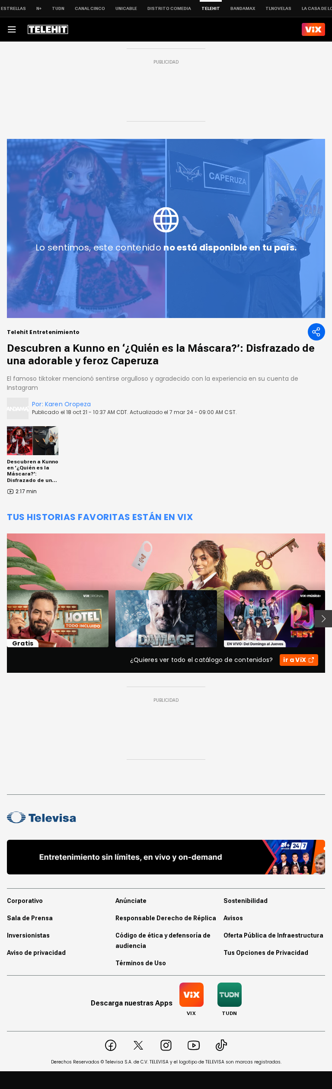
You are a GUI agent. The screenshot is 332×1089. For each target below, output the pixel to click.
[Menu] (11, 29)
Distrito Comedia (169, 8)
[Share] (316, 332)
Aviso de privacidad (36, 952)
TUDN (58, 8)
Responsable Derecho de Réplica (165, 918)
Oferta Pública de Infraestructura (273, 935)
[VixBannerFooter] (166, 857)
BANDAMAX (242, 8)
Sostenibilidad (245, 900)
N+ (39, 8)
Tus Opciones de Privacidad (265, 952)
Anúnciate (131, 900)
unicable (126, 8)
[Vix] (313, 29)
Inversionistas (28, 935)
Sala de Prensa (30, 918)
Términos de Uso (140, 963)
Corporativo (25, 900)
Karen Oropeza (68, 404)
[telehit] (48, 29)
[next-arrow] (323, 618)
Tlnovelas (278, 8)
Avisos (233, 918)
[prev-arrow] (1, 618)
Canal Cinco (90, 8)
